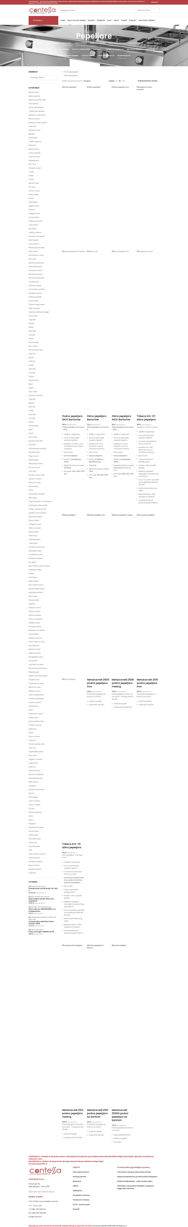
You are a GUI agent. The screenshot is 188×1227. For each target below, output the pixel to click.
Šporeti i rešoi (34, 183)
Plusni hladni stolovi (36, 585)
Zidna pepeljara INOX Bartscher (121, 417)
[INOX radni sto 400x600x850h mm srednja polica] (40, 907)
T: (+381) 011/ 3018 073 (37, 1209)
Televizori (32, 740)
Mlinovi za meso (35, 482)
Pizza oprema (34, 244)
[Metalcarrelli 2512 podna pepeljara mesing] (73, 1026)
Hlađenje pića (34, 160)
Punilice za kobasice (36, 698)
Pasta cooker (34, 194)
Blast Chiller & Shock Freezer (39, 566)
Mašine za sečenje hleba (38, 676)
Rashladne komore (36, 592)
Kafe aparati (33, 104)
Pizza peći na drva (35, 270)
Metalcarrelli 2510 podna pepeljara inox (147, 683)
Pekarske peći (34, 672)
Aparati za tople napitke (38, 122)
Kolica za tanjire (35, 528)
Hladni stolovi (34, 581)
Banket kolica (34, 532)
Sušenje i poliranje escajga (39, 312)
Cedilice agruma (35, 141)
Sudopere (32, 786)
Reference (77, 1181)
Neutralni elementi (36, 350)
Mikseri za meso (35, 691)
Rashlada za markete (37, 630)
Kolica (31, 816)
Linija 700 (32, 354)
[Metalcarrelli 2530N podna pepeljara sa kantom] (123, 1026)
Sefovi (31, 733)
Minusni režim (34, 600)
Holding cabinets (35, 232)
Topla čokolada (34, 153)
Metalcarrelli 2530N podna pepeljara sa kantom (120, 1115)
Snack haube (34, 831)
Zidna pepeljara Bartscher (96, 417)
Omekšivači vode (35, 554)
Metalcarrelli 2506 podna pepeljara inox (98, 683)
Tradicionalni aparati (36, 111)
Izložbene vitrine (35, 608)
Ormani (31, 808)
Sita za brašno (34, 645)
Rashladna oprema (36, 558)
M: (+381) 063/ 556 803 (37, 1213)
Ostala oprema (34, 858)
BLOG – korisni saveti (81, 1204)
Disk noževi (33, 498)
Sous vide (32, 471)
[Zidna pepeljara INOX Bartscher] (123, 168)
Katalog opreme (79, 1177)
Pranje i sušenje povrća (37, 509)
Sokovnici (32, 145)
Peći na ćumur (34, 467)
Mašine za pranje (35, 297)
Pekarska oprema (35, 638)
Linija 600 (32, 320)
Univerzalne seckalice (37, 289)
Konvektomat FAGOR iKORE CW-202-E (43, 890)
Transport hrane (35, 524)
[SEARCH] (156, 10)
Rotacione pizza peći (36, 278)
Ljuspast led (33, 763)
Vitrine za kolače (35, 615)
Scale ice (32, 767)
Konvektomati (34, 452)
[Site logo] (42, 10)
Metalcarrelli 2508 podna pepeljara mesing (123, 683)
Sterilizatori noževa (36, 714)
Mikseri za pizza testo (37, 247)
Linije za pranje (34, 308)
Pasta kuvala (33, 342)
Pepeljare (32, 824)
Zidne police (33, 797)
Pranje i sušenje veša (36, 744)
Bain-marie (33, 346)
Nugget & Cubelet (35, 759)
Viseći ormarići (34, 801)
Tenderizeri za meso (36, 683)
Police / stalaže (34, 805)
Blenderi (32, 134)
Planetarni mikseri (35, 517)
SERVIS (75, 1186)
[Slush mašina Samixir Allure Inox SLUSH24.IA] (39, 897)
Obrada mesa (34, 680)
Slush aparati (34, 240)
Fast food (32, 164)
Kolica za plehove (35, 812)
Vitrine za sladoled (35, 619)
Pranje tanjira (34, 301)
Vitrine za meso (34, 611)
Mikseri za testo (34, 649)
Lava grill (32, 335)
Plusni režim (33, 596)
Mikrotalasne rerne (36, 463)
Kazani (31, 388)
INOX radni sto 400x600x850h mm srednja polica (42, 910)
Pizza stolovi (33, 251)
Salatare (32, 210)
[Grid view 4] (133, 81)
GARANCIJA (77, 1191)
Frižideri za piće (34, 623)
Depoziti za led (34, 770)
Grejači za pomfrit (35, 221)
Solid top (32, 361)
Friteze (31, 179)
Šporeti (31, 323)
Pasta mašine (34, 520)
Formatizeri (33, 661)
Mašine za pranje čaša (37, 100)
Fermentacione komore (38, 668)
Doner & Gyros (34, 191)
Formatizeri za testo (36, 255)
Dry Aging (32, 562)
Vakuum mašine (35, 479)
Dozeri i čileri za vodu (37, 642)
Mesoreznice (33, 486)
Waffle (31, 198)
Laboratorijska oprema (37, 854)
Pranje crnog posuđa (36, 304)
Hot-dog (32, 187)
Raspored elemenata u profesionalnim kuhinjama (137, 1177)
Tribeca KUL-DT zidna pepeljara (146, 417)
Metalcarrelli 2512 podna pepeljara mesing (72, 1113)
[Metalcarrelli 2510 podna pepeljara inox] (148, 596)
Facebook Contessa (81, 1200)
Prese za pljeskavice (36, 695)
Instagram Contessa (81, 1195)
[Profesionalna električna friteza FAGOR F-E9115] (44, 918)
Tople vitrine (33, 225)
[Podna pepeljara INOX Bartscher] (73, 168)
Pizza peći (32, 259)
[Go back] (73, 36)
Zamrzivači (33, 577)
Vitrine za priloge (35, 285)
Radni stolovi (33, 782)
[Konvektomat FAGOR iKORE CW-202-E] (37, 886)
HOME (64, 81)
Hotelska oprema (35, 725)
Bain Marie (32, 229)
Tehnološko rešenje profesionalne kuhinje (134, 1172)
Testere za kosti (35, 702)
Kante (31, 820)
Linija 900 (32, 399)
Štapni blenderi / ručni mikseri (40, 501)
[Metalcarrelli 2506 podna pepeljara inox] (98, 596)
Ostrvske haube (35, 839)
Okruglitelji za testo (36, 657)
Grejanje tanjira (34, 539)
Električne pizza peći (36, 263)
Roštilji (31, 176)
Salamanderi (33, 460)
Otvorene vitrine (35, 626)
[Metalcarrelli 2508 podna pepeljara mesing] (123, 596)
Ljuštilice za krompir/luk (37, 513)
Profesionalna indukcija (37, 448)
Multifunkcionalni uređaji (38, 505)
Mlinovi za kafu (34, 119)
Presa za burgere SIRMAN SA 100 (41, 932)
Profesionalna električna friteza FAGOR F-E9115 (41, 922)
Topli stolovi (33, 543)
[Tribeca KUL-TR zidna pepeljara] (73, 596)
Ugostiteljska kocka (36, 751)
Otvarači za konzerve (37, 547)
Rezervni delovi (34, 865)
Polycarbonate (34, 846)
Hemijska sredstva (35, 861)
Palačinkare (33, 202)
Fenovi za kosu (34, 736)
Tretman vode (34, 157)
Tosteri (31, 172)
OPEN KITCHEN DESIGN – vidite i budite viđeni (134, 1181)
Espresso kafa (34, 92)
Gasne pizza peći (35, 266)
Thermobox (33, 536)
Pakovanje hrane (35, 551)
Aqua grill (32, 331)
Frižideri (31, 573)
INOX (30, 850)
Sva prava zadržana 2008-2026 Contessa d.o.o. (110, 1226)
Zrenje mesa (33, 717)
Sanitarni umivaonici (36, 789)
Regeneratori (34, 456)
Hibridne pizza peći (36, 274)
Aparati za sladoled (36, 774)
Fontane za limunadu (37, 236)
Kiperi (31, 384)
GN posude (33, 843)
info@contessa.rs (35, 1217)
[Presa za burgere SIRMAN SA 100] (36, 929)
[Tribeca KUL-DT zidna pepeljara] (148, 168)
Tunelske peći (34, 282)
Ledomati (32, 126)
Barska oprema (34, 96)
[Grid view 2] (130, 81)
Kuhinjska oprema (35, 293)
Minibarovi (32, 729)
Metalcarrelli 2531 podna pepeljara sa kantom (97, 1113)
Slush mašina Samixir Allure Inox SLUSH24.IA (41, 900)
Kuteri (31, 490)
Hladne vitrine (34, 206)
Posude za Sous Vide (36, 475)
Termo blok (33, 316)
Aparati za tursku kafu (37, 115)
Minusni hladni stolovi (37, 589)
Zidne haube (33, 835)
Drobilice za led (34, 130)
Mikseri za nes (34, 149)
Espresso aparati (35, 869)
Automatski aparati (36, 107)
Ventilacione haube (36, 827)
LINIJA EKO (32, 445)
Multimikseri (33, 138)
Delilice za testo (35, 653)
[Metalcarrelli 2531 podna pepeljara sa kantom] (98, 1026)
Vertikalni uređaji (35, 570)
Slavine (31, 793)
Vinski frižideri (34, 634)
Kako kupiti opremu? (81, 1172)
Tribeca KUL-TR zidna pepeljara (71, 845)
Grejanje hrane (34, 213)
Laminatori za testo (36, 664)
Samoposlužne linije (36, 721)
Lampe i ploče (34, 217)
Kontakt (154, 2)
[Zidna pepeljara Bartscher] (98, 168)
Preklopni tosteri (35, 168)
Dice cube (32, 755)
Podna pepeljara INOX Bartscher (72, 417)
